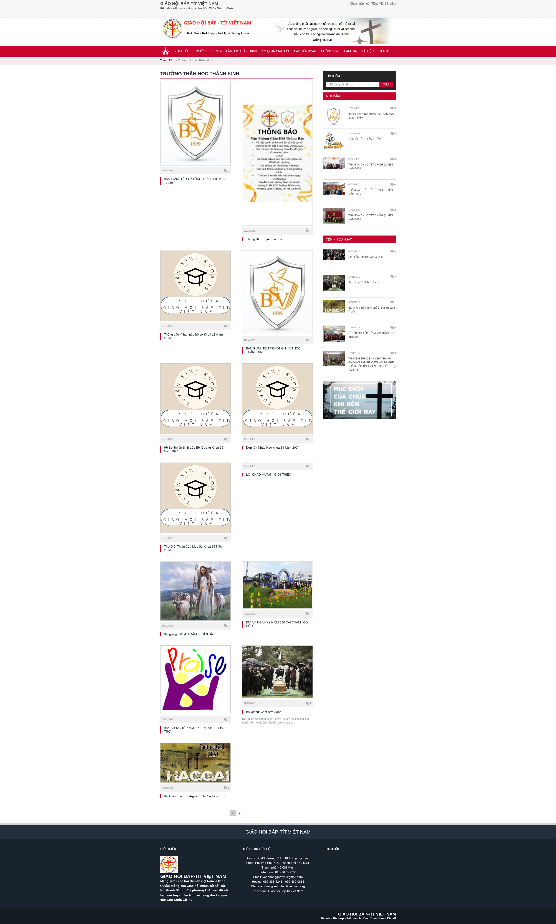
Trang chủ (166, 60)
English (391, 3)
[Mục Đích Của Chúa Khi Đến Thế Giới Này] (359, 420)
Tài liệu (368, 51)
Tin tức (200, 51)
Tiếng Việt (377, 3)
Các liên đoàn (305, 51)
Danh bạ (350, 51)
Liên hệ (384, 51)
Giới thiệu (181, 51)
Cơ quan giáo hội (275, 51)
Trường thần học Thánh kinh (234, 51)
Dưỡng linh (330, 51)
